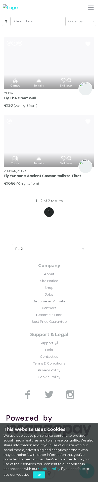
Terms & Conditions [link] (49, 363)
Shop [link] (49, 288)
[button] (80, 21)
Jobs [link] (49, 294)
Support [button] (46, 343)
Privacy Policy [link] (49, 370)
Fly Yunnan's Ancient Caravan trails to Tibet (42, 176)
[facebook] (27, 394)
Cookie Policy (49, 469)
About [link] (49, 274)
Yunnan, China (15, 171)
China (8, 93)
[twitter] (49, 394)
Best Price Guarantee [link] (49, 321)
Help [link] (49, 350)
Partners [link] (49, 308)
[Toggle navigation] (91, 7)
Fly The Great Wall (20, 98)
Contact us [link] (49, 356)
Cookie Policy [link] (49, 377)
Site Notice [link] (49, 281)
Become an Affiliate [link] (49, 301)
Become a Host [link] (49, 315)
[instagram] (70, 394)
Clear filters (23, 21)
